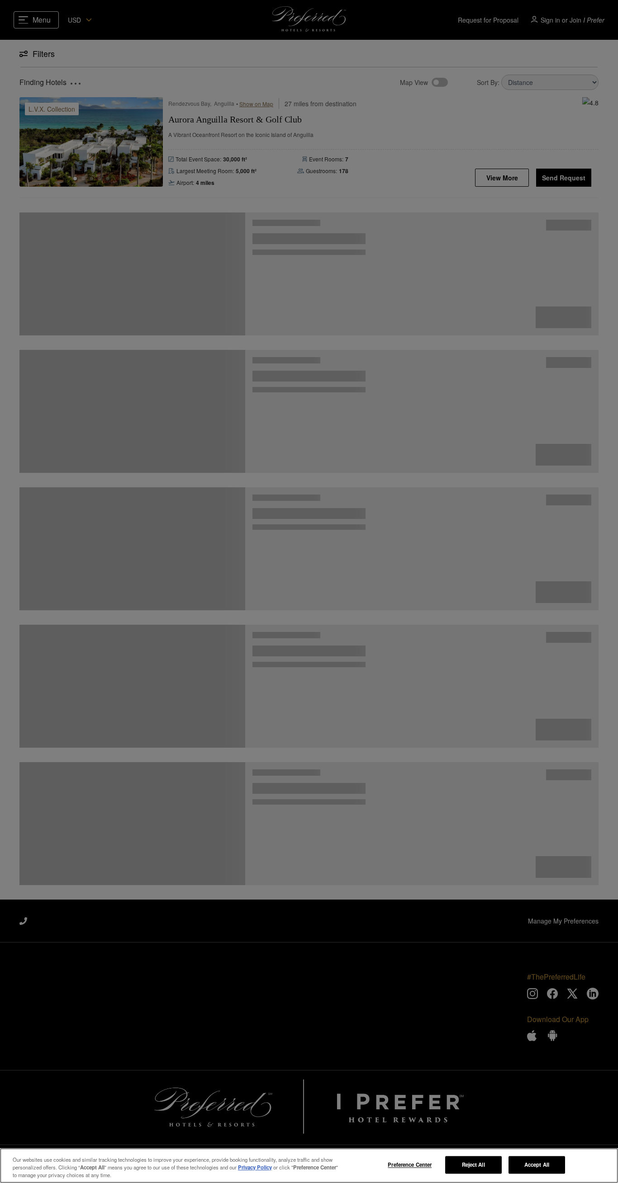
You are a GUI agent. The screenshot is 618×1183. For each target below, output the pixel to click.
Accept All (536, 1164)
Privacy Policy (255, 1167)
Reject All (473, 1164)
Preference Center (410, 1164)
